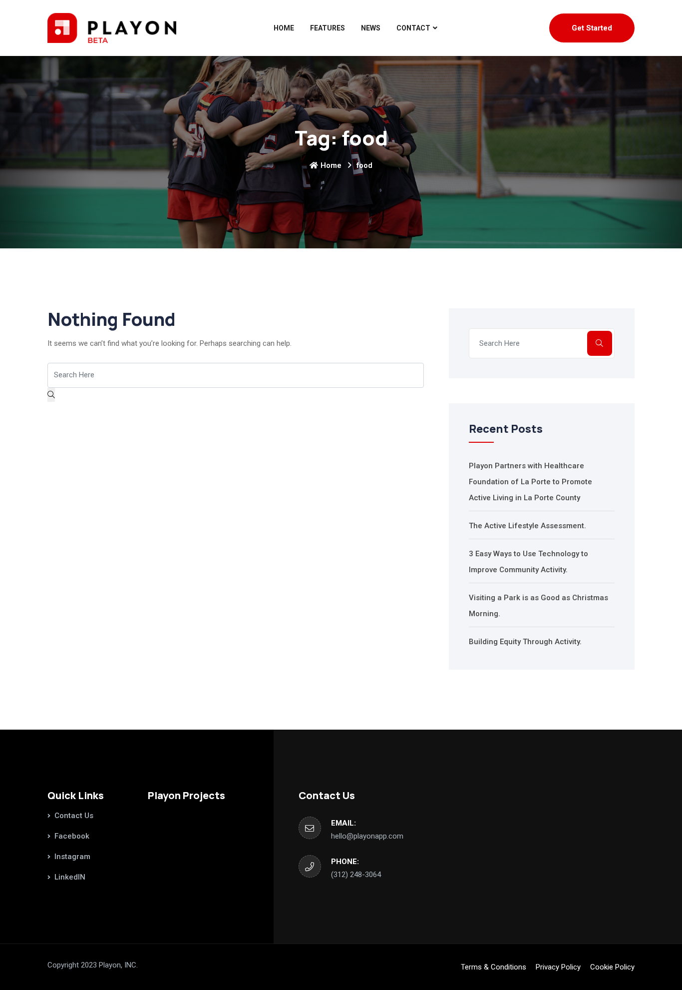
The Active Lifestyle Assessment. (527, 525)
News (370, 28)
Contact (413, 28)
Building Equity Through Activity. (525, 641)
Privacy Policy (558, 967)
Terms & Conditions (493, 967)
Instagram (72, 856)
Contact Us (73, 815)
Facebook (71, 836)
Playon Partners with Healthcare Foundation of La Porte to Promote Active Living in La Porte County (530, 481)
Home (284, 28)
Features (327, 28)
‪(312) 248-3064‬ (356, 874)
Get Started (592, 27)
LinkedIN (69, 877)
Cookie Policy (612, 967)
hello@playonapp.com (367, 836)
